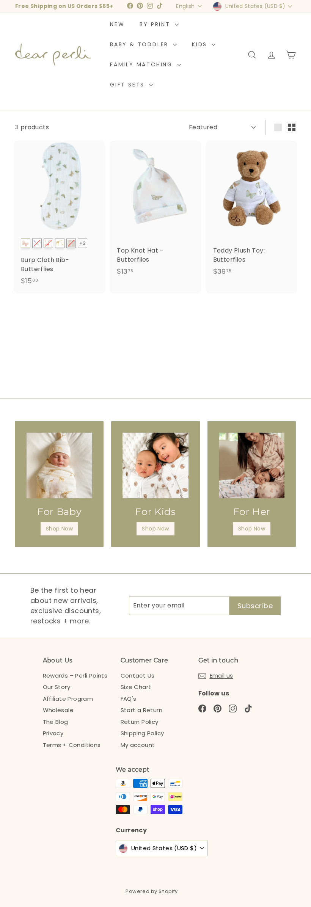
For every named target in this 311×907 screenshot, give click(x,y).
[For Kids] (155, 465)
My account (138, 745)
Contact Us (138, 675)
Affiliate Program (68, 699)
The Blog (55, 722)
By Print (156, 24)
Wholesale (58, 710)
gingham (71, 243)
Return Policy (140, 722)
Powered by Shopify (151, 891)
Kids (201, 44)
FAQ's (129, 699)
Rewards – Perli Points (75, 675)
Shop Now (59, 528)
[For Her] (251, 465)
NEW (117, 24)
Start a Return (142, 710)
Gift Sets (128, 84)
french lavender (37, 243)
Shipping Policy (142, 733)
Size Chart (136, 687)
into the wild (59, 243)
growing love (48, 243)
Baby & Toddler (140, 44)
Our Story (57, 687)
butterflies (25, 243)
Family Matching (142, 64)
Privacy (53, 733)
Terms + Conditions (72, 745)
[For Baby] (59, 465)
